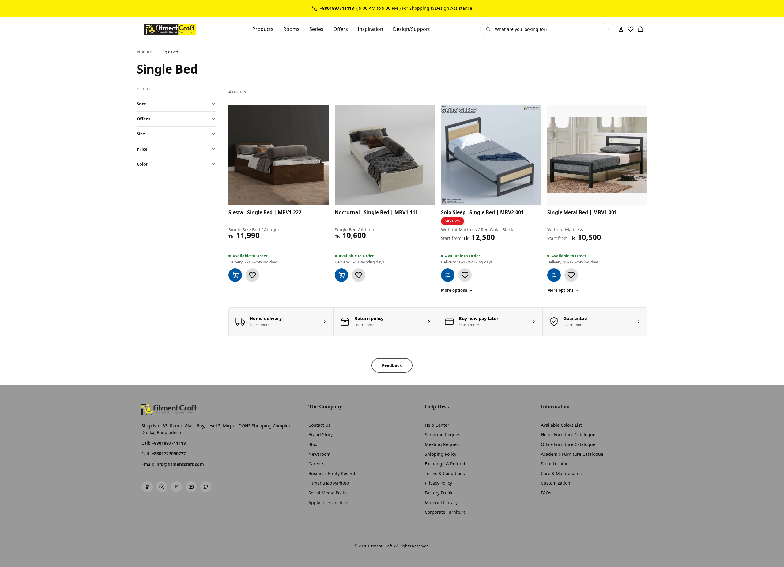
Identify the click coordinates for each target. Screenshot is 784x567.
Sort (141, 104)
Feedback (392, 365)
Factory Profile (439, 493)
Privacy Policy (438, 483)
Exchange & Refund (445, 464)
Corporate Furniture (445, 512)
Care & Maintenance (562, 473)
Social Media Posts (327, 493)
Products (145, 52)
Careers (316, 464)
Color (142, 164)
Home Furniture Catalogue (568, 434)
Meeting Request (442, 444)
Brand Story (320, 434)
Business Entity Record (331, 473)
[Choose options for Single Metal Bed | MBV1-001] (554, 275)
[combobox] (549, 29)
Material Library (441, 502)
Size (141, 134)
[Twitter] (205, 486)
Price (142, 149)
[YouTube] (191, 486)
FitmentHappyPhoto (328, 483)
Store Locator (554, 464)
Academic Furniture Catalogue (572, 454)
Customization (555, 483)
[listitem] (281, 322)
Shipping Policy (440, 454)
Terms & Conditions (445, 473)
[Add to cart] (235, 275)
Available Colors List (561, 425)
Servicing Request (443, 434)
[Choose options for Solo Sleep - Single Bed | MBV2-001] (447, 275)
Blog (313, 444)
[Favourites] (631, 29)
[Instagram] (161, 486)
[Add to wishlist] (252, 275)
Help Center (437, 425)
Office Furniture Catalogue (568, 444)
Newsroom (319, 454)
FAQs (546, 493)
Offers (143, 119)
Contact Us (319, 425)
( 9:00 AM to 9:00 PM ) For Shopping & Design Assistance (414, 8)
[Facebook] (147, 486)
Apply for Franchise (328, 502)
